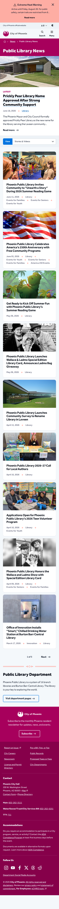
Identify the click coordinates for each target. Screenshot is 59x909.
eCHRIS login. (38, 888)
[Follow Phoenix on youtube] (13, 868)
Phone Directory (25, 794)
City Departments (38, 764)
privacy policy (31, 885)
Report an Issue (11, 748)
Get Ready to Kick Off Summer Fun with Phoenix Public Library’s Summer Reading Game (28, 307)
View (7, 141)
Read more (29, 17)
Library (25, 111)
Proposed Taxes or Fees (41, 759)
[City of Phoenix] (15, 33)
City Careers (9, 753)
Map (24, 790)
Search (42, 35)
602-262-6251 (46, 809)
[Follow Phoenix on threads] (33, 868)
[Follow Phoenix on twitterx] (26, 868)
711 (9, 815)
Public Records (37, 753)
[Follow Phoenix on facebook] (19, 868)
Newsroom (9, 759)
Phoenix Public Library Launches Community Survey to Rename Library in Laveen (26, 416)
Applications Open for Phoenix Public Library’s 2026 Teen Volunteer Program (29, 518)
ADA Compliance (36, 850)
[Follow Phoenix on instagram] (6, 868)
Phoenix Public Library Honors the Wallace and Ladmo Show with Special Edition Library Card (27, 575)
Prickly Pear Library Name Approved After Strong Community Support (24, 100)
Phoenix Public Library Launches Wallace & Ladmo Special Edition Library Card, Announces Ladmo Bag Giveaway (29, 361)
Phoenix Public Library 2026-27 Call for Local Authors (28, 467)
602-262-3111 (15, 803)
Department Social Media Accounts (19, 875)
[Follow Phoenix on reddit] (40, 868)
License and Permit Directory (13, 766)
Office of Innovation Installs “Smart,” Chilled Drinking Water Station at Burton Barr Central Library (26, 632)
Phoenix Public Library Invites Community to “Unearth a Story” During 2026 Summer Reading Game (28, 188)
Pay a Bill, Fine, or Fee (39, 748)
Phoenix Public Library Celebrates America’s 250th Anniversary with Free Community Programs (27, 247)
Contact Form (9, 794)
